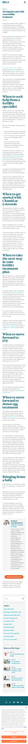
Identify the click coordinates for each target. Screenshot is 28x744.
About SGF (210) (9, 609)
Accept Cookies (14, 741)
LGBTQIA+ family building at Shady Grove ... (16, 670)
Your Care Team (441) (10, 639)
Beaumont (13, 71)
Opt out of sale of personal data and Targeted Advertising (14, 732)
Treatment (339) (8, 636)
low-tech (14, 38)
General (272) (8, 624)
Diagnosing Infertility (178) (12, 615)
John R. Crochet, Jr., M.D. (17, 526)
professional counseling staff (9, 325)
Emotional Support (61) (11, 618)
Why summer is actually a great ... (16, 662)
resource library (11, 327)
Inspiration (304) (9, 630)
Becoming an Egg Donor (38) (12, 612)
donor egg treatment (13, 416)
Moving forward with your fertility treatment (13, 14)
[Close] (26, 707)
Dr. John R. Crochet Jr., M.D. (9, 68)
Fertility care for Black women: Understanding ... (17, 687)
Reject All (14, 737)
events (4, 329)
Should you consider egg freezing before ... (17, 679)
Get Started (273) (9, 627)
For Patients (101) (9, 621)
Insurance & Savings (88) (11, 633)
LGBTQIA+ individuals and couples (15, 156)
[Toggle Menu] (25, 2)
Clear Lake (21, 71)
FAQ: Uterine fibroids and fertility (17, 655)
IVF (7, 55)
